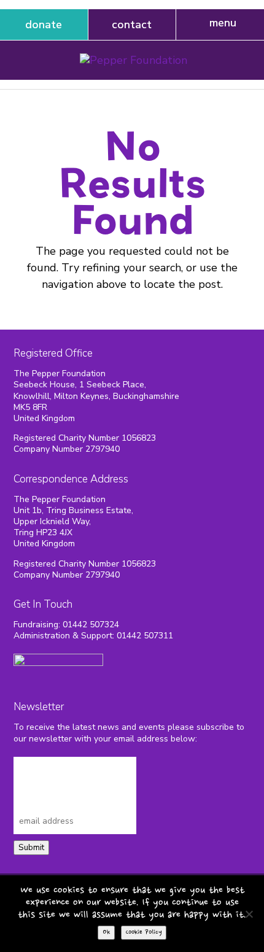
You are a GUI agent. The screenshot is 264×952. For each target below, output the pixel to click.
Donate (43, 24)
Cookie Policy (143, 932)
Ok (106, 932)
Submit (31, 847)
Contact (132, 24)
